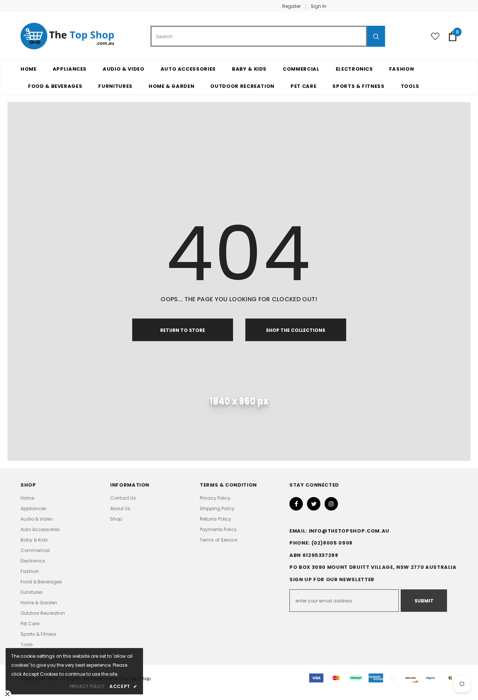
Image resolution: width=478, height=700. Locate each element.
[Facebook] (296, 504)
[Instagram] (331, 504)
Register (291, 6)
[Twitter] (313, 504)
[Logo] (67, 36)
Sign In (318, 6)
